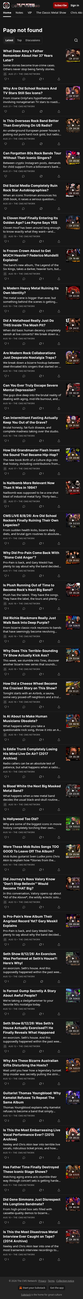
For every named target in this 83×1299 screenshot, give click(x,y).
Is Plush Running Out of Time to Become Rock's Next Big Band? (28, 587)
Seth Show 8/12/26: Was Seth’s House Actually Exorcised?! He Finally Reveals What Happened (29, 1027)
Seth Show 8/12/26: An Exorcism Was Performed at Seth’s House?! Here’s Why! (30, 958)
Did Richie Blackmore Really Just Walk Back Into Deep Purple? (29, 620)
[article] (41, 65)
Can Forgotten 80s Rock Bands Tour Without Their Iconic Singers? (32, 155)
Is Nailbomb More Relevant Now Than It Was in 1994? (28, 485)
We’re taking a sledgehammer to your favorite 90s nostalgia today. (28, 1002)
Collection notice (65, 1281)
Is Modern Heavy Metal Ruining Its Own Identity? (31, 290)
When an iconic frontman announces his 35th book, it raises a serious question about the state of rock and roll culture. (30, 197)
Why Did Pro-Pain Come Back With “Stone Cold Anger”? (31, 555)
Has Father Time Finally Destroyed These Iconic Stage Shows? (31, 1169)
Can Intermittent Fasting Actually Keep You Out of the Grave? (30, 420)
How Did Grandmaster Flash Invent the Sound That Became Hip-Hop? (31, 452)
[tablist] (22, 40)
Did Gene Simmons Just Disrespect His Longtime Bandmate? (31, 1202)
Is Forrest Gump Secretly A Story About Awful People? (29, 993)
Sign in (75, 5)
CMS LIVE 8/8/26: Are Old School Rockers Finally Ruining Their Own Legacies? (30, 520)
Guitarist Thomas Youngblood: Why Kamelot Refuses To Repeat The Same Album (32, 1097)
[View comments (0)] (23, 79)
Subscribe (61, 5)
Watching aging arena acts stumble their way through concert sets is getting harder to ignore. (31, 1178)
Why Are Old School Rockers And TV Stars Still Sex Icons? (30, 90)
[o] (73, 56)
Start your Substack (34, 1287)
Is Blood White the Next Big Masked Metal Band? (32, 788)
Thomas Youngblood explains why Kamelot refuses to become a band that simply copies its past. (31, 1109)
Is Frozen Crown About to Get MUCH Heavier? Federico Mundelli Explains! (30, 255)
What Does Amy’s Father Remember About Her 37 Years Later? (28, 55)
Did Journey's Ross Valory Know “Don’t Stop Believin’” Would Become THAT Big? (29, 883)
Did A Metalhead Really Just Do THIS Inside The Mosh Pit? (28, 323)
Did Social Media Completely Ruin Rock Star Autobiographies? (30, 188)
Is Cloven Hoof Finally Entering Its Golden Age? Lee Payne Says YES (30, 220)
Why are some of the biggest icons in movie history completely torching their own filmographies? (32, 826)
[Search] (76, 40)
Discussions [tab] (32, 40)
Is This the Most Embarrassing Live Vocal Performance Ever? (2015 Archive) (31, 1134)
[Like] (5, 111)
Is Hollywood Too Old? (21, 819)
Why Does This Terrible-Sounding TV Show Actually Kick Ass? (30, 653)
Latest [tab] (9, 40)
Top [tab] (19, 40)
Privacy (42, 1281)
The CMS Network (29, 74)
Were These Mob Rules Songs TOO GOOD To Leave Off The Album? (31, 849)
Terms (51, 1281)
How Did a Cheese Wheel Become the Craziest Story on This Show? (30, 686)
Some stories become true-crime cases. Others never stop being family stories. (29, 67)
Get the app (57, 1287)
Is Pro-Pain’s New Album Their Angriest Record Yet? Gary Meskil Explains (30, 921)
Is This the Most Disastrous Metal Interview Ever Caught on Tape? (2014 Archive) (30, 1236)
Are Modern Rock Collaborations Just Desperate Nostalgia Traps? (29, 355)
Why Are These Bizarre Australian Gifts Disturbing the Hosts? (30, 1063)
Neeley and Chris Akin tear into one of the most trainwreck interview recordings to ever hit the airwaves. (30, 1248)
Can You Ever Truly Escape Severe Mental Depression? (30, 387)
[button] (7, 12)
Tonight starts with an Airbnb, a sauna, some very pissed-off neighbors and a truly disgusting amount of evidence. (31, 695)
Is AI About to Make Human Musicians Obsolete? (25, 718)
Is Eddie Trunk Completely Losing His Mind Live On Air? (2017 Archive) (30, 753)
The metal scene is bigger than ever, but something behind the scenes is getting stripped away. (29, 300)
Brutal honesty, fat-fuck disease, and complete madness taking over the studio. (31, 429)
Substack (26, 1294)
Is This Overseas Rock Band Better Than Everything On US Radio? (31, 123)
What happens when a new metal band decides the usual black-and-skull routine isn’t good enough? (30, 797)
